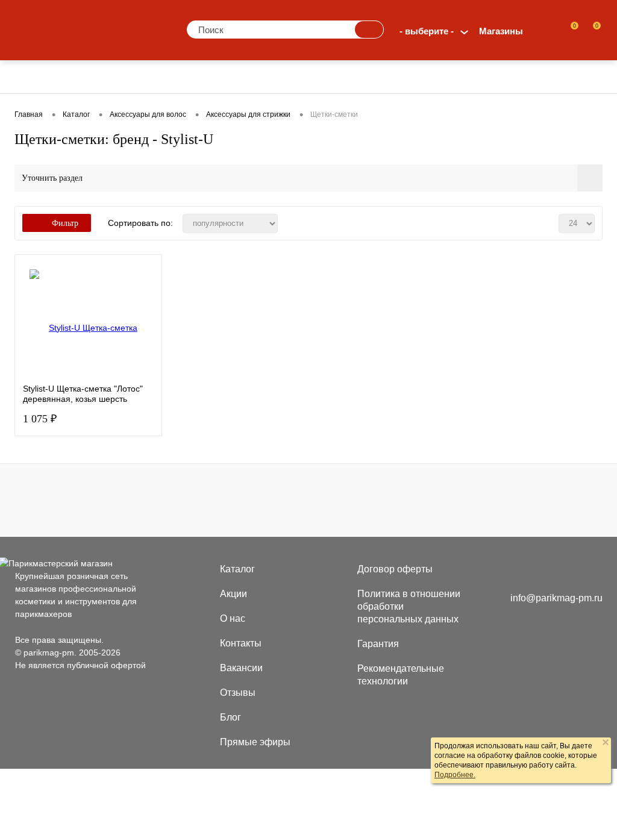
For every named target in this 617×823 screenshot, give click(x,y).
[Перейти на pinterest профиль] (543, 571)
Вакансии (241, 668)
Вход (545, 31)
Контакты (241, 643)
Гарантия (378, 644)
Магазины (501, 31)
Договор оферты (395, 569)
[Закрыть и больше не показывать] (605, 743)
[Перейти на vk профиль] (519, 571)
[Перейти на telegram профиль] (566, 571)
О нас (232, 618)
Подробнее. (454, 775)
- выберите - (426, 31)
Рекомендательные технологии (400, 674)
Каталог (237, 569)
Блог (230, 717)
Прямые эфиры (255, 742)
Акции (233, 594)
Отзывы (237, 692)
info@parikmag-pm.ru (556, 598)
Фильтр (65, 223)
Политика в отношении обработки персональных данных (408, 606)
